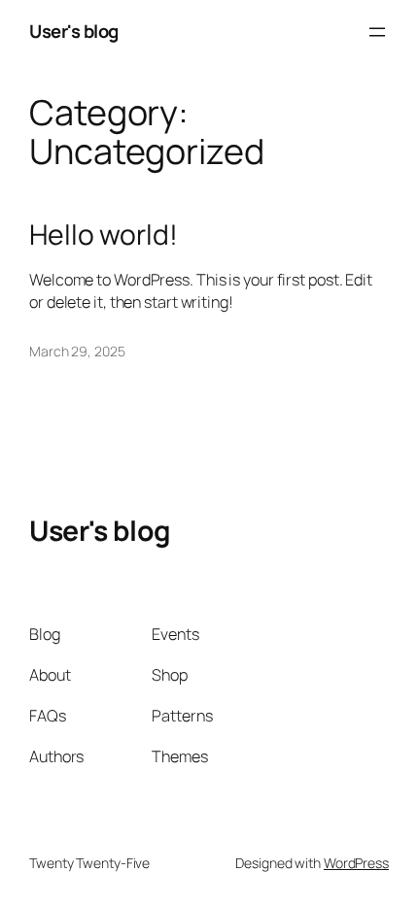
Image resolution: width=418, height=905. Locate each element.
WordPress (356, 863)
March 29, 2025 (77, 351)
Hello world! (103, 235)
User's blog (74, 31)
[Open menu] (377, 32)
